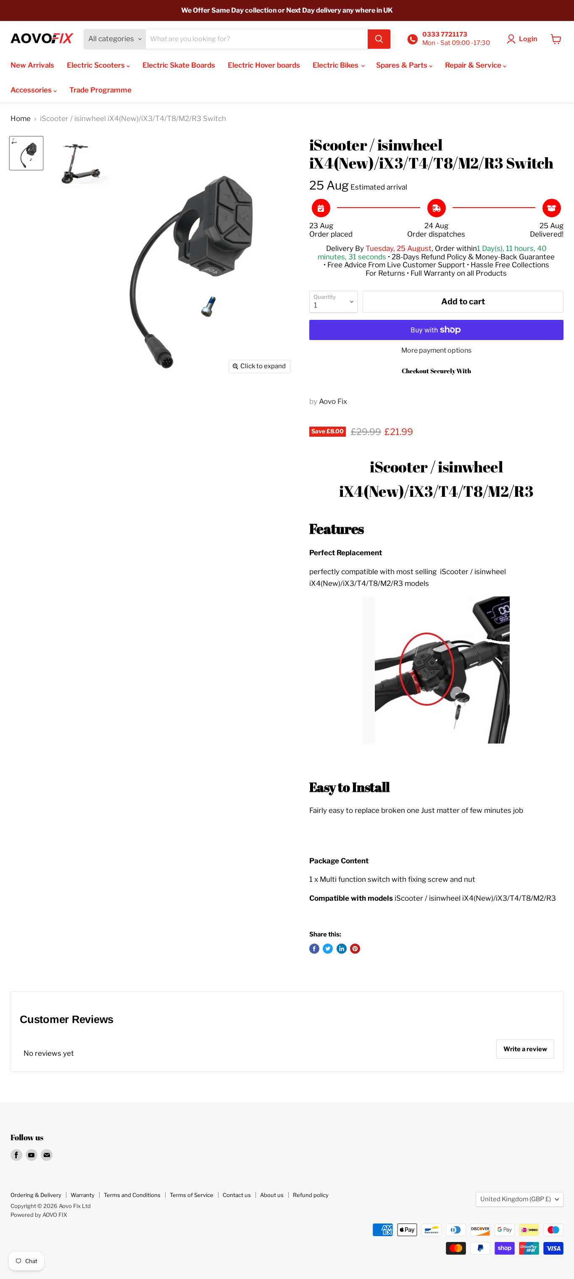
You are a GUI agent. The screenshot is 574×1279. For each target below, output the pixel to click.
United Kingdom (515, 1199)
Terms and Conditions (132, 1195)
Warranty (83, 1195)
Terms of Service (191, 1195)
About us (272, 1195)
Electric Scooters (96, 65)
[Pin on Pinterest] (355, 949)
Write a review (525, 1049)
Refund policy (311, 1195)
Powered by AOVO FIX (39, 1214)
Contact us (237, 1195)
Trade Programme (100, 90)
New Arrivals (32, 65)
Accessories (32, 90)
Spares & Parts (402, 65)
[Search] (379, 39)
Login (528, 39)
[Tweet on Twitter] (328, 949)
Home (21, 119)
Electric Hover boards (264, 65)
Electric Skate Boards (178, 65)
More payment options (436, 350)
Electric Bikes (336, 65)
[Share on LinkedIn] (342, 949)
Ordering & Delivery (36, 1195)
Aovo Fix (333, 401)
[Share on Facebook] (314, 949)
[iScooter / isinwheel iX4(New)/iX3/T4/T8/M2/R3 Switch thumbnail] (26, 153)
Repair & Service (474, 65)
